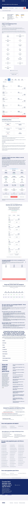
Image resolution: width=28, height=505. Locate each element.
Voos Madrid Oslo (20, 454)
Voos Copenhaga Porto (13, 463)
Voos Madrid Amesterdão (13, 427)
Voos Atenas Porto (20, 460)
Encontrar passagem (8, 125)
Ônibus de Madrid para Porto (18, 434)
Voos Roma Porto (3, 473)
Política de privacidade (22, 502)
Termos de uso (16, 502)
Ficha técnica (11, 502)
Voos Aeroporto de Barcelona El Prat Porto (6, 474)
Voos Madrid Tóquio (20, 452)
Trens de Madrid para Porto (5, 435)
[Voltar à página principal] (3, 503)
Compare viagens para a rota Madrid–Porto (20, 435)
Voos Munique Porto (4, 463)
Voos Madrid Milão (12, 445)
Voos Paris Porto (12, 457)
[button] (16, 8)
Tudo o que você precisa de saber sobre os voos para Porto (19, 437)
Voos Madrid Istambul (21, 446)
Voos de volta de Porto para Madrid (6, 434)
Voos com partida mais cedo (11, 254)
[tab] (4, 82)
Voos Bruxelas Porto (20, 463)
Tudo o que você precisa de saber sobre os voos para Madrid (7, 437)
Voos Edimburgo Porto (13, 466)
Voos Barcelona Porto (12, 460)
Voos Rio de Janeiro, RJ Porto (5, 466)
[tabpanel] (14, 274)
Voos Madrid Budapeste (4, 454)
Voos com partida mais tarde (16, 254)
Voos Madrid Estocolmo (21, 449)
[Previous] (3, 292)
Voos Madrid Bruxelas (12, 452)
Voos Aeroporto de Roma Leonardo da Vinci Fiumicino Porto (17, 474)
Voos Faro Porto (12, 473)
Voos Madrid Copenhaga (4, 452)
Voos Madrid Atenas (4, 449)
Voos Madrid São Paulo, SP (13, 451)
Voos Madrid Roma (3, 426)
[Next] (25, 79)
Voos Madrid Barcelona (21, 448)
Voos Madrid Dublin (4, 451)
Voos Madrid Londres (4, 427)
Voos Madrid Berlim (4, 448)
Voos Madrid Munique (21, 451)
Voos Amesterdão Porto (4, 460)
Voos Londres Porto (4, 457)
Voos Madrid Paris (12, 426)
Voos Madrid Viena (12, 454)
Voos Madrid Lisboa (20, 426)
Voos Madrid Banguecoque (13, 449)
